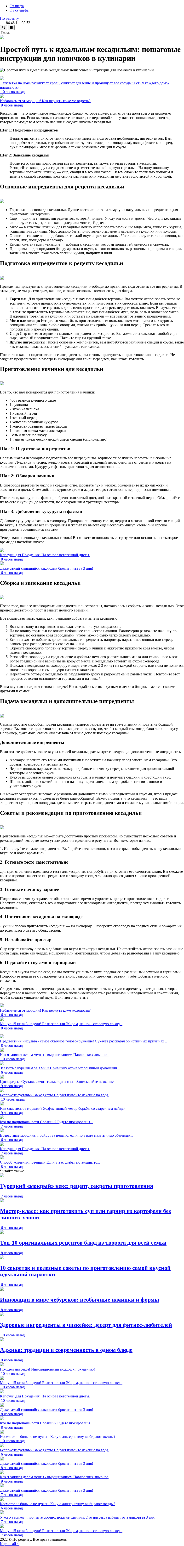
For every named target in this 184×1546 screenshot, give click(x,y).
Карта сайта (9, 1544)
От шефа (17, 6)
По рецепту (9, 18)
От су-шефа (19, 10)
